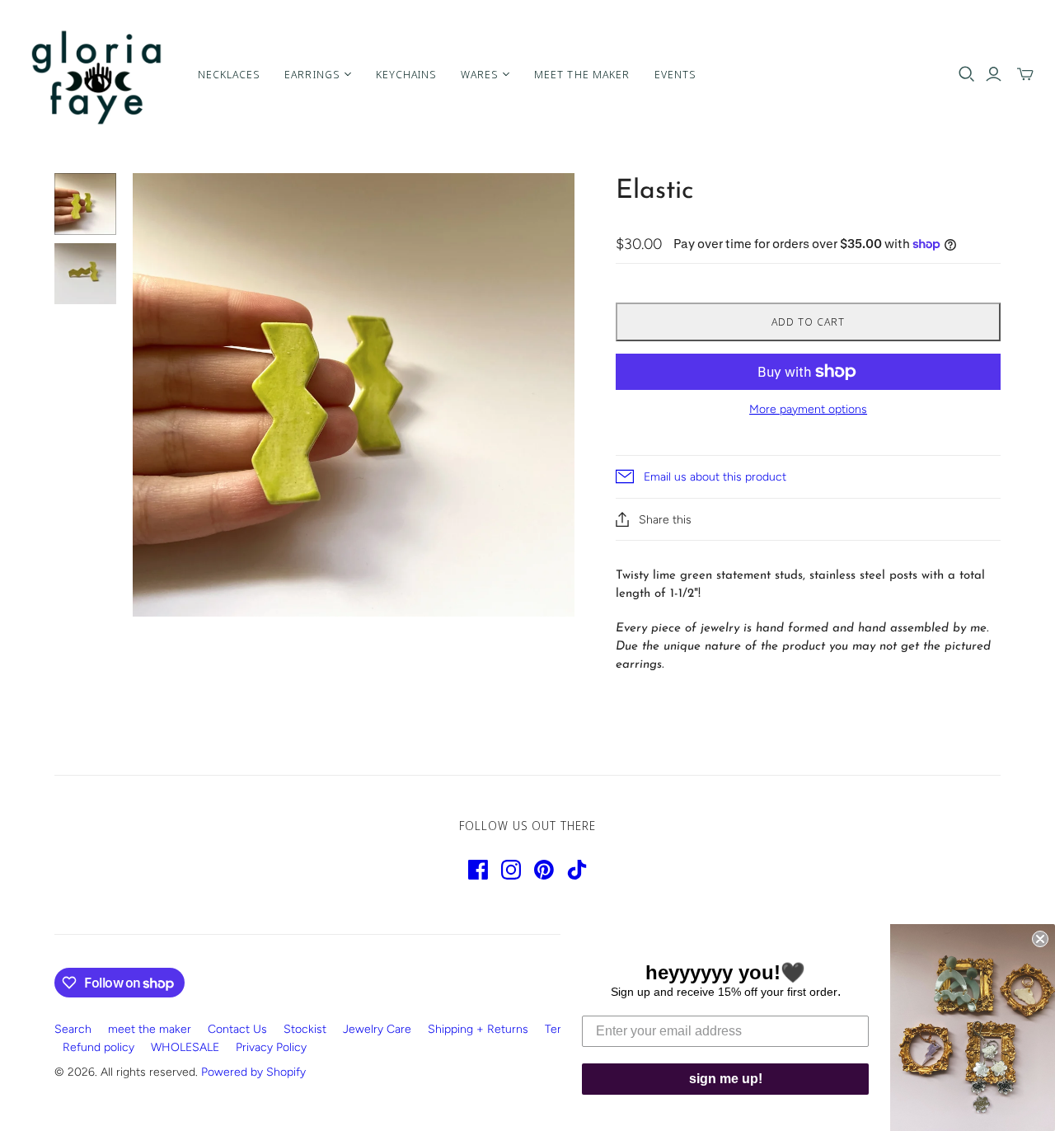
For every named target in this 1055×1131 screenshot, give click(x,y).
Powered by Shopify (253, 1072)
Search (72, 1029)
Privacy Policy (271, 1047)
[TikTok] (577, 870)
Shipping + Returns (478, 1029)
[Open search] (967, 74)
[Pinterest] (544, 870)
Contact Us (237, 1029)
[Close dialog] (1040, 939)
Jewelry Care (377, 1029)
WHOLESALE (185, 1047)
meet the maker (149, 1029)
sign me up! (725, 1079)
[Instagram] (511, 870)
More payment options (808, 409)
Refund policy (98, 1047)
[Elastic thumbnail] (85, 204)
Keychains (406, 74)
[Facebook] (478, 870)
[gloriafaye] (97, 74)
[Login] (993, 74)
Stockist (305, 1029)
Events (675, 74)
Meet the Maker (582, 74)
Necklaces (229, 74)
